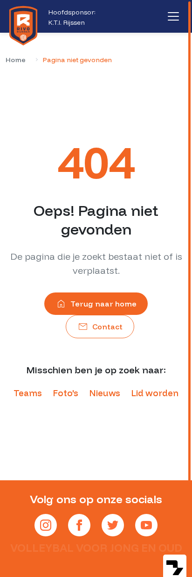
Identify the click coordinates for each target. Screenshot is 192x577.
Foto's (65, 393)
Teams (28, 393)
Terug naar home (96, 303)
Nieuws (104, 393)
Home (16, 60)
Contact (100, 326)
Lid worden (154, 393)
